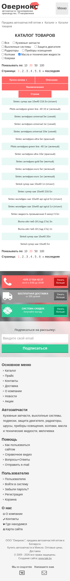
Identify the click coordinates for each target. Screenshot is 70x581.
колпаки (50, 426)
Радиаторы (12, 50)
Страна (35, 94)
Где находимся (16, 524)
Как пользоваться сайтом (17, 447)
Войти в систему (16, 484)
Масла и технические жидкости (40, 54)
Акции (9, 401)
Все (7, 42)
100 (42, 65)
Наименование (35, 87)
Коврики (10, 58)
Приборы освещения (38, 50)
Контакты (11, 381)
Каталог (10, 370)
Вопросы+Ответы (17, 459)
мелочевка (46, 431)
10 (25, 65)
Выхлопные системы (18, 46)
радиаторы (53, 420)
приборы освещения (28, 426)
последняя (52, 71)
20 (30, 65)
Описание (52, 79)
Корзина (10, 499)
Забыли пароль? (17, 489)
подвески (9, 420)
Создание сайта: (35, 558)
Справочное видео (18, 454)
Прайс (9, 375)
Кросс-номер (17, 79)
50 (36, 65)
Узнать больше (60, 281)
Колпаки (10, 54)
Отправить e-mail (17, 464)
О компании (13, 391)
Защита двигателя (48, 46)
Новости (11, 396)
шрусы (7, 426)
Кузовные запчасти (28, 42)
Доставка (11, 386)
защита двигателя (31, 420)
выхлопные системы (46, 415)
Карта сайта (14, 529)
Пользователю (15, 479)
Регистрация (14, 494)
